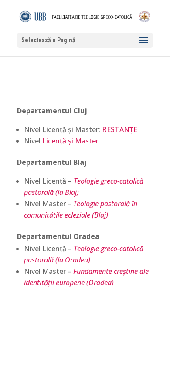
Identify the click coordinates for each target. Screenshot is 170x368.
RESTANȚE (119, 129)
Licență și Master (70, 141)
